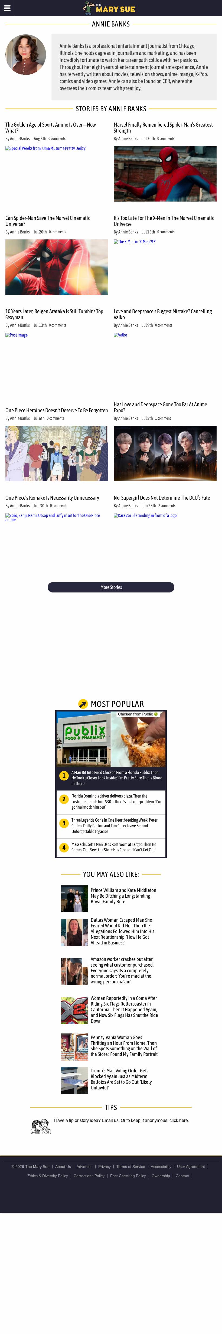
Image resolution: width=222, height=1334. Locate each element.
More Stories (111, 587)
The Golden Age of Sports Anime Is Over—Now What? (50, 127)
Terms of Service (130, 1166)
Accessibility (161, 1166)
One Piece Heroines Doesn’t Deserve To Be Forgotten (56, 410)
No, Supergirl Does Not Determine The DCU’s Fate (162, 498)
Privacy (104, 1166)
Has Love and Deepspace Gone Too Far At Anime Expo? (160, 407)
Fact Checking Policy (128, 1176)
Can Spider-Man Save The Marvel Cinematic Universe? (47, 221)
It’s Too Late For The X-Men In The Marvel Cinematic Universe (164, 221)
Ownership (161, 1176)
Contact (182, 1176)
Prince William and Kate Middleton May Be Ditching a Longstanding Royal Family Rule (123, 895)
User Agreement (191, 1166)
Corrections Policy (89, 1176)
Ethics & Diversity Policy (47, 1176)
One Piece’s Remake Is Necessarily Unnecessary (52, 498)
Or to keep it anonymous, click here (154, 1120)
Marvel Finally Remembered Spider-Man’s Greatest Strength (163, 127)
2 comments (166, 506)
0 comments (57, 138)
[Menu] (7, 8)
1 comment (163, 418)
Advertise (85, 1166)
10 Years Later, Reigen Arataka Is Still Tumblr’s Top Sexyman (54, 314)
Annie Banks (20, 138)
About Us (63, 1166)
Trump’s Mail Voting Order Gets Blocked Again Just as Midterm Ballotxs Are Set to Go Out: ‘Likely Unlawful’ (121, 1079)
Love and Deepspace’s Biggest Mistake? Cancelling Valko (163, 314)
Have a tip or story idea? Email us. (87, 1120)
